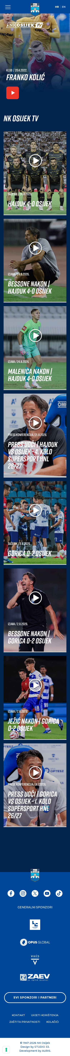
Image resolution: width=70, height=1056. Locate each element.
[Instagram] (23, 893)
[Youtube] (47, 893)
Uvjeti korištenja (44, 1015)
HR (57, 6)
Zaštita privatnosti (24, 1021)
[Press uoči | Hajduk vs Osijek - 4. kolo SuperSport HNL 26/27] (35, 436)
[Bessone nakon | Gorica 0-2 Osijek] (35, 610)
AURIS (46, 1050)
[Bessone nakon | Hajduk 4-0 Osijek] (35, 261)
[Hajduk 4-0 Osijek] (35, 173)
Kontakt (18, 1015)
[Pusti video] (12, 94)
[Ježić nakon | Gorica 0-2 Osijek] (35, 698)
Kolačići (52, 1021)
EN (64, 6)
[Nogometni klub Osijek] (35, 9)
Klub (9, 70)
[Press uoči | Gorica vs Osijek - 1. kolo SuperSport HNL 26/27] (35, 785)
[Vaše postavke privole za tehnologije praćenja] (6, 1049)
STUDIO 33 (41, 1046)
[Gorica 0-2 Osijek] (35, 523)
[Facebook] (11, 893)
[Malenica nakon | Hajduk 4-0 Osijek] (35, 348)
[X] (35, 893)
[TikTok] (59, 893)
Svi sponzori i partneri (34, 997)
